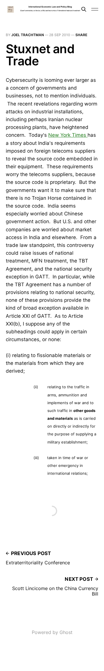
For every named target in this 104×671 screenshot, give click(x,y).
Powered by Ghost (52, 632)
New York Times (68, 135)
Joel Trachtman (27, 35)
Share (81, 35)
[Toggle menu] (94, 9)
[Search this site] (83, 9)
